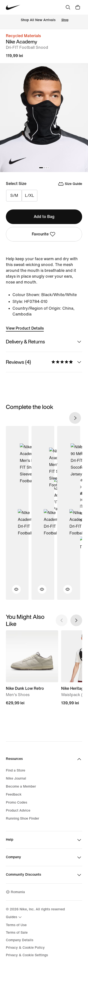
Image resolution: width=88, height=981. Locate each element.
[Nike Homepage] (13, 7)
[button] (13, 592)
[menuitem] (14, 917)
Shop (64, 20)
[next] (75, 418)
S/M (14, 195)
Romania (18, 892)
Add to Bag (44, 217)
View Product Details (25, 328)
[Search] (68, 7)
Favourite (40, 234)
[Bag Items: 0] (77, 7)
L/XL (29, 195)
